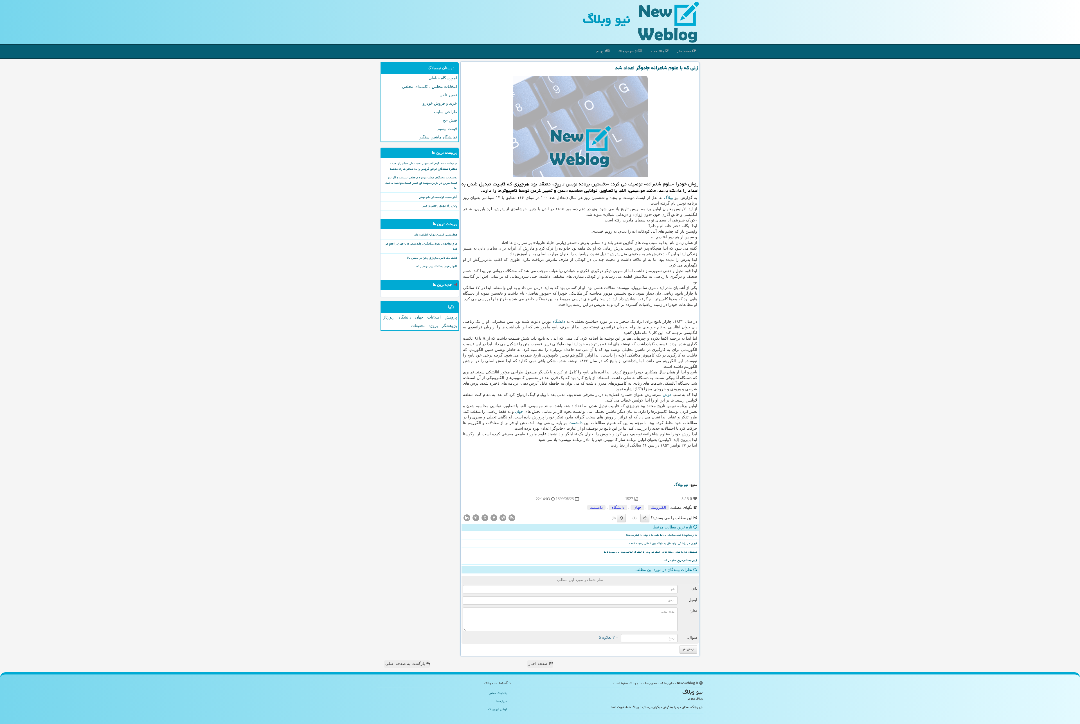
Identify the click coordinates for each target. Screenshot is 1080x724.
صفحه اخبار (538, 664)
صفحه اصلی (684, 51)
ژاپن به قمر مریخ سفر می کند (680, 560)
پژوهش (451, 317)
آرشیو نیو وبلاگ (628, 51)
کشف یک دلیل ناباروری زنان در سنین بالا (432, 258)
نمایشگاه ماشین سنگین (437, 137)
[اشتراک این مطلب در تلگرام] (503, 517)
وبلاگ (668, 198)
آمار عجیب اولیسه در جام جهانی (438, 197)
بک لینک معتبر (498, 693)
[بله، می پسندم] (644, 518)
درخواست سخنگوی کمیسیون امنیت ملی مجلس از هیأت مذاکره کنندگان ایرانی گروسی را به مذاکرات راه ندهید (423, 166)
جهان (519, 411)
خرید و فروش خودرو (440, 103)
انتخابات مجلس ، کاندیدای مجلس (429, 86)
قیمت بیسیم (447, 129)
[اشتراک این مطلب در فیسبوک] (494, 517)
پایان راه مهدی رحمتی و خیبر (439, 206)
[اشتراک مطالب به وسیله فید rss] (512, 517)
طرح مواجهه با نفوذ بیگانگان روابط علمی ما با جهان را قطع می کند (661, 535)
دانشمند (576, 423)
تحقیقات (418, 326)
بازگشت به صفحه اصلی (405, 664)
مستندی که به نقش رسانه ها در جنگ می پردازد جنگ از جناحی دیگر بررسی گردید (650, 552)
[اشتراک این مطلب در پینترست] (476, 517)
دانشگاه (558, 321)
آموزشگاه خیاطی (443, 78)
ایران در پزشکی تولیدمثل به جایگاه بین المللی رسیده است (663, 543)
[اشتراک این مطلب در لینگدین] (467, 517)
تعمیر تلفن (448, 95)
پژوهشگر (449, 326)
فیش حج (450, 120)
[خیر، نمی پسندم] (621, 518)
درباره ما (501, 701)
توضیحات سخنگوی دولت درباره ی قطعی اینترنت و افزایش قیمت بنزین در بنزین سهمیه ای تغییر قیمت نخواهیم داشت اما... (421, 182)
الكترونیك (658, 507)
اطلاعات (434, 317)
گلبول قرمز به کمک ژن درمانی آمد (436, 266)
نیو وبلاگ (606, 19)
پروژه (433, 326)
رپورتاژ (600, 51)
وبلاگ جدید (657, 51)
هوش (667, 395)
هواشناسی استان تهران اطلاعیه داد (435, 234)
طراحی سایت (445, 112)
